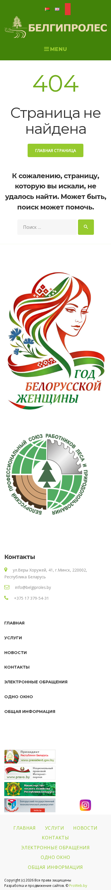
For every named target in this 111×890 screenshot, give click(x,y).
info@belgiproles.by (33, 587)
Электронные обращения (35, 682)
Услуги (13, 637)
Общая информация (29, 711)
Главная (14, 623)
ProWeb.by (78, 885)
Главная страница (55, 150)
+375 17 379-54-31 (31, 598)
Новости (15, 652)
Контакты (17, 667)
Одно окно (18, 696)
